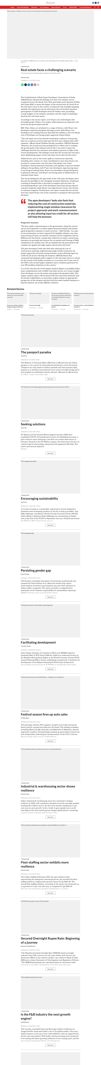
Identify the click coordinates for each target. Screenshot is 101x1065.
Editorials (34, 7)
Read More (50, 379)
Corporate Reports (85, 7)
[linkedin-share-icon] (32, 85)
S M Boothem (25, 718)
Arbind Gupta (25, 77)
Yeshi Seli (24, 356)
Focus (65, 7)
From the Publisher (23, 7)
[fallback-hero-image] (17, 298)
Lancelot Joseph (26, 646)
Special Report (56, 7)
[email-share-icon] (35, 85)
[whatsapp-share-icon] (22, 85)
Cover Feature (44, 7)
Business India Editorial (28, 946)
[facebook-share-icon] (28, 85)
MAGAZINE (73, 7)
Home (12, 7)
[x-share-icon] (25, 85)
